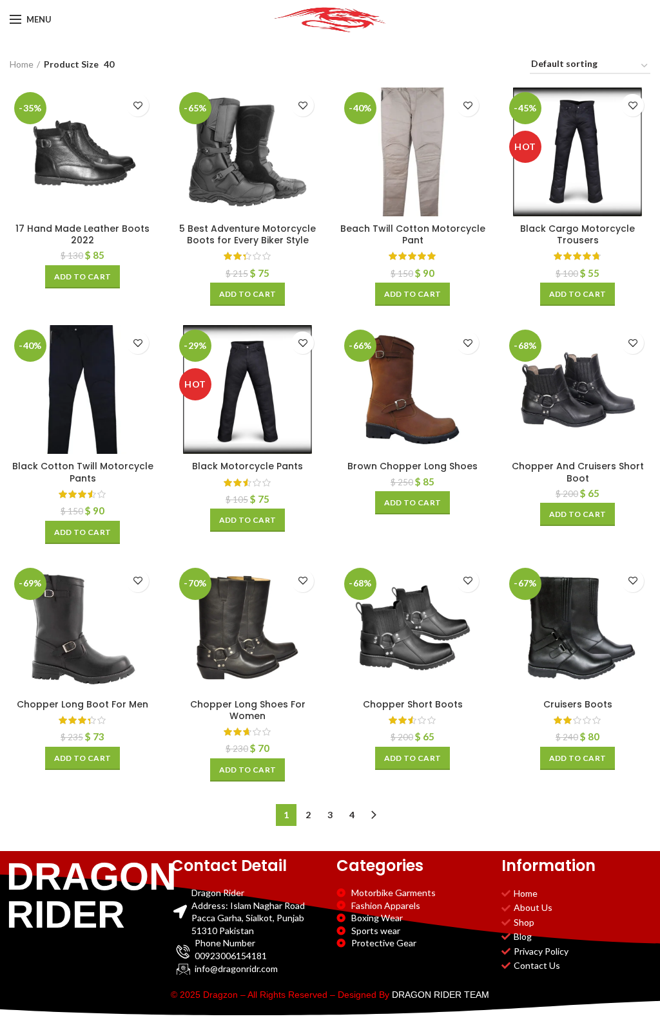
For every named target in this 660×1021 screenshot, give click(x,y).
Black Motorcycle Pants (247, 466)
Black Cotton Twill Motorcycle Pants (82, 471)
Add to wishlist (137, 105)
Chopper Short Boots (413, 704)
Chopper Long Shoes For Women (248, 710)
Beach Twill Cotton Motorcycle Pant (412, 234)
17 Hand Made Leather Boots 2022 (82, 234)
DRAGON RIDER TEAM (440, 994)
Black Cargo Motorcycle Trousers (577, 234)
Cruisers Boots (577, 704)
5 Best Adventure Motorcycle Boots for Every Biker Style (247, 234)
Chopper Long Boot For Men (82, 704)
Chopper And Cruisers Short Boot (578, 471)
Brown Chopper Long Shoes (412, 466)
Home (22, 64)
